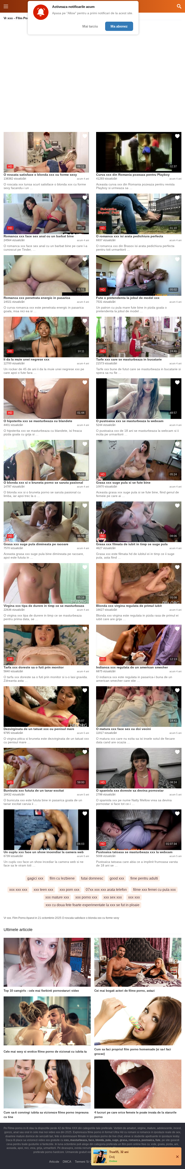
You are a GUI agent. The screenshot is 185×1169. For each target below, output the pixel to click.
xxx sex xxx (113, 897)
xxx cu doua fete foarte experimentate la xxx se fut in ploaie (92, 905)
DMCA (67, 1161)
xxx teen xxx (43, 890)
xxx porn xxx (69, 890)
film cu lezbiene (62, 878)
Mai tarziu (90, 26)
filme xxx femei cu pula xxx (154, 890)
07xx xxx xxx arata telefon (106, 890)
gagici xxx (35, 878)
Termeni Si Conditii (87, 1161)
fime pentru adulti (144, 878)
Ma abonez (119, 26)
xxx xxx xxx (18, 890)
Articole (54, 1161)
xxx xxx (134, 897)
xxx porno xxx (86, 897)
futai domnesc (92, 878)
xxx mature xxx (57, 897)
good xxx (117, 878)
